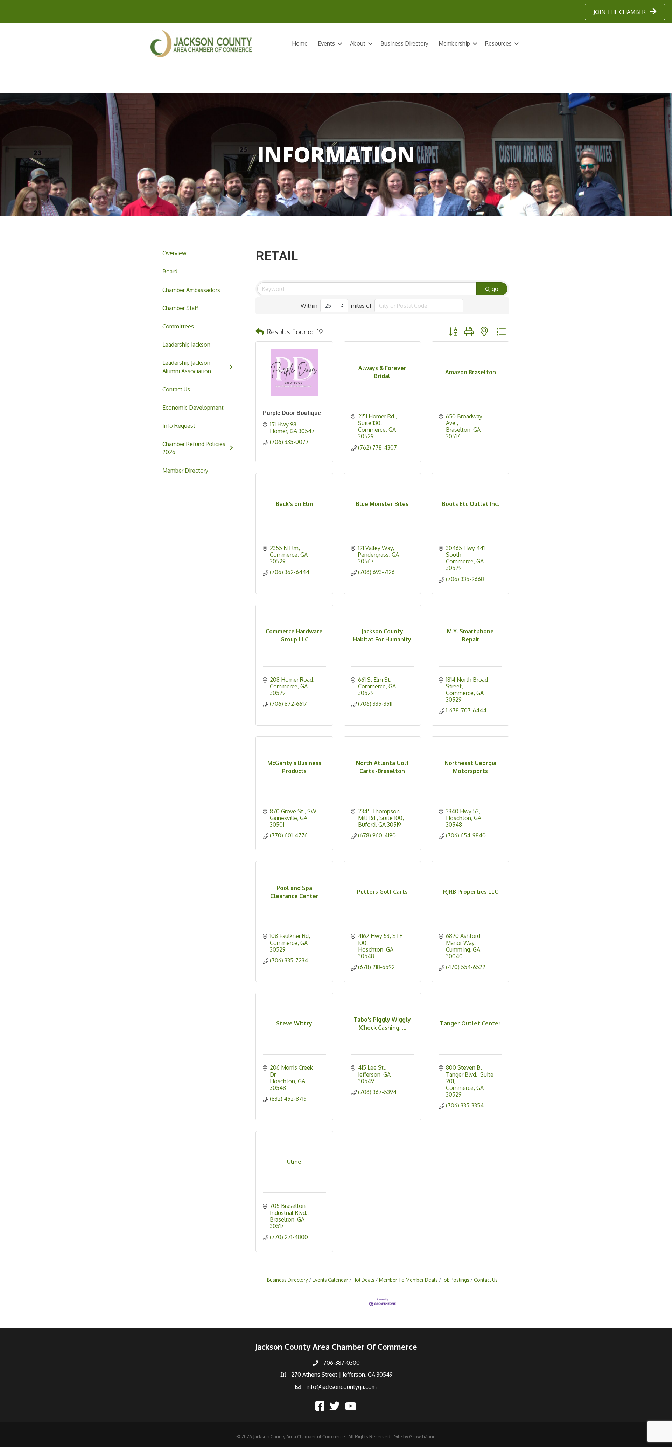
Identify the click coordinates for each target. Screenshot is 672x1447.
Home (300, 43)
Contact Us (176, 389)
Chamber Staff (180, 308)
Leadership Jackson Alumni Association (186, 366)
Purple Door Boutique (292, 413)
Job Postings (455, 1280)
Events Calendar (330, 1280)
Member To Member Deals (408, 1280)
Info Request (178, 425)
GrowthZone (422, 1436)
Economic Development (193, 407)
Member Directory (185, 470)
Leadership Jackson (186, 344)
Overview (174, 253)
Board (169, 271)
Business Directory (404, 43)
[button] (259, 331)
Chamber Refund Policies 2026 (193, 447)
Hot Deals (363, 1280)
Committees (178, 326)
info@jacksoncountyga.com (341, 1386)
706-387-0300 (341, 1362)
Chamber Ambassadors (191, 289)
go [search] (495, 288)
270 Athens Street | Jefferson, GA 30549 (342, 1374)
